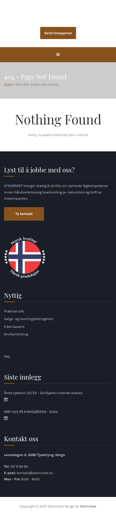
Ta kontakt (24, 214)
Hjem (8, 84)
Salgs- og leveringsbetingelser (28, 319)
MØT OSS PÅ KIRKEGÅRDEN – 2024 (31, 412)
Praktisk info (14, 311)
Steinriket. (88, 506)
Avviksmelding (16, 334)
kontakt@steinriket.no (35, 473)
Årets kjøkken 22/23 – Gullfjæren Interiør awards (43, 393)
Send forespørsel (58, 33)
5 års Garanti (14, 327)
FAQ (7, 356)
